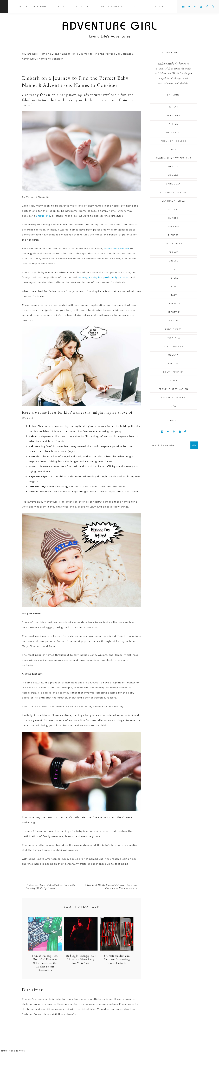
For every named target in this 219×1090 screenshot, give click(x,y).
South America (173, 372)
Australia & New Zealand (173, 158)
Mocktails (173, 338)
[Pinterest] (173, 431)
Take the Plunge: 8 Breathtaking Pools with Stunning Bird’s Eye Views (50, 886)
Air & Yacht (173, 132)
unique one (43, 215)
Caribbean (173, 184)
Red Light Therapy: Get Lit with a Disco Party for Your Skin (81, 959)
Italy (173, 295)
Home (173, 269)
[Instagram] (161, 431)
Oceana (173, 355)
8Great (173, 107)
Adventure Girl (109, 30)
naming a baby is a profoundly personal (104, 277)
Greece (173, 261)
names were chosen (116, 248)
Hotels (173, 278)
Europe (173, 218)
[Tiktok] (185, 431)
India (173, 286)
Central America (173, 201)
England (173, 209)
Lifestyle (173, 312)
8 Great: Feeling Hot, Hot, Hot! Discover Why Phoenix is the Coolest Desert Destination (45, 963)
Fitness (173, 235)
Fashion (173, 226)
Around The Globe (173, 141)
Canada (173, 175)
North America (173, 346)
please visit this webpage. (59, 1014)
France (173, 252)
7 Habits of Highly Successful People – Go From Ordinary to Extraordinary (111, 886)
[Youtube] (179, 431)
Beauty (173, 166)
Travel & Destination (173, 389)
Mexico (173, 320)
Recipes (173, 363)
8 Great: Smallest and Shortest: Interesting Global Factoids (117, 959)
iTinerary (173, 303)
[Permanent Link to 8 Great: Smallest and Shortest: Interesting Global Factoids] (116, 949)
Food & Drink (173, 243)
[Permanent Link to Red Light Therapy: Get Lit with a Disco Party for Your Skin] (81, 949)
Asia (173, 149)
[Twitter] (167, 431)
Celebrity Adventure (173, 192)
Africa (173, 124)
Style (173, 380)
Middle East (173, 329)
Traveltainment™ (173, 397)
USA (173, 406)
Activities (173, 115)
